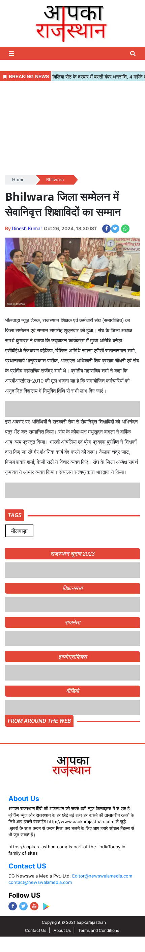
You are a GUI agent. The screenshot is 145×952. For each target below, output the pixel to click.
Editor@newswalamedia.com (102, 876)
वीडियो (72, 691)
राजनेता (73, 622)
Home (18, 179)
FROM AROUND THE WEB (39, 720)
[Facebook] (12, 906)
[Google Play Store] (46, 906)
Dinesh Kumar (27, 228)
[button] (12, 53)
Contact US (27, 866)
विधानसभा (72, 588)
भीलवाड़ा (19, 531)
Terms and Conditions (98, 930)
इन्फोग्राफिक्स (72, 656)
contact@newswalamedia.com (40, 882)
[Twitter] (23, 906)
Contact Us (35, 930)
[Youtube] (34, 906)
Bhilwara (55, 179)
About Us (23, 799)
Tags (15, 515)
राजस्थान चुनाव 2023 (72, 553)
